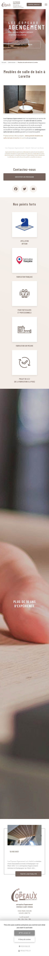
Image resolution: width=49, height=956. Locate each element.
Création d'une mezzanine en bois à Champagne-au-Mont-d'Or (23, 856)
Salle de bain (12, 62)
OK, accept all (25, 933)
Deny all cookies (25, 939)
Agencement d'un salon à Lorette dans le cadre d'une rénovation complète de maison (24, 154)
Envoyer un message (24, 177)
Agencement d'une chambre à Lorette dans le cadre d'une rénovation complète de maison (26, 156)
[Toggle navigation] (46, 4)
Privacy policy (25, 951)
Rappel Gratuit (34, 4)
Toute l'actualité (28, 874)
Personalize (25, 946)
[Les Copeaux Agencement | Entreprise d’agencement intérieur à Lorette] (6, 4)
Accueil (4, 62)
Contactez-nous (24, 44)
